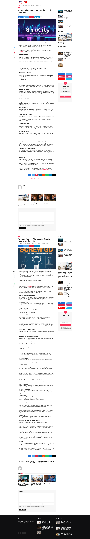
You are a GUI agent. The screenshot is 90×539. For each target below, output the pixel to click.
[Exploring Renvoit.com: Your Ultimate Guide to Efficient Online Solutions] (60, 16)
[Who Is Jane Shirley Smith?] (50, 197)
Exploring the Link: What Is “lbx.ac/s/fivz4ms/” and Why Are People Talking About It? (68, 26)
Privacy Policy (66, 328)
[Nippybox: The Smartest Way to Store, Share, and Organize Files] (60, 11)
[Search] (71, 2)
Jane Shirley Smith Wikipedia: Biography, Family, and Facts (36, 203)
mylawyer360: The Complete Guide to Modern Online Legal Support (36, 484)
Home (23, 5)
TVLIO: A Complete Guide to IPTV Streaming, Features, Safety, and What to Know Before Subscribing (68, 54)
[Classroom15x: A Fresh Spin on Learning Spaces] (60, 21)
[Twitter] (14, 48)
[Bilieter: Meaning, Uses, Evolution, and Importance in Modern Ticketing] (60, 59)
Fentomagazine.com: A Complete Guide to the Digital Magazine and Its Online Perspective (23, 203)
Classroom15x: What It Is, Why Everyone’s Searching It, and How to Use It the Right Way (23, 484)
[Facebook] (14, 45)
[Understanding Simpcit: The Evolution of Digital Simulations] (37, 30)
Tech (18, 236)
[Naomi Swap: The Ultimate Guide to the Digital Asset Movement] (58, 534)
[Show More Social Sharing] (41, 17)
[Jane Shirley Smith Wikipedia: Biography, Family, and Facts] (37, 197)
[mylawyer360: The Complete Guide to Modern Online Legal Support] (37, 478)
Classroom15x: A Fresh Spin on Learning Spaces (68, 21)
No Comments (39, 14)
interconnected (45, 169)
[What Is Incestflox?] (50, 478)
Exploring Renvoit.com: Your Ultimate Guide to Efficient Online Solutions (68, 16)
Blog (59, 42)
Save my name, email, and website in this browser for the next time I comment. (32, 225)
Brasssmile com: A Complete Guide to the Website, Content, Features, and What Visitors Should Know (68, 66)
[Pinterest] (14, 52)
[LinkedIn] (14, 50)
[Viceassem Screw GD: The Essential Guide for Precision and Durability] (37, 258)
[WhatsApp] (14, 55)
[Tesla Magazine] (23, 2)
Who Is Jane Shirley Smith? (48, 202)
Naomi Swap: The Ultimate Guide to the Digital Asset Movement (66, 534)
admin (21, 14)
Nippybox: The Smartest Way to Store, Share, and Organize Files (68, 11)
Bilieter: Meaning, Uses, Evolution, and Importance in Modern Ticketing (68, 60)
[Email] (14, 57)
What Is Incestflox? (47, 483)
